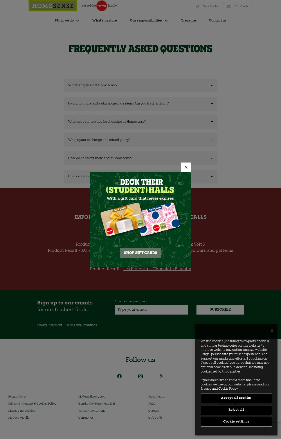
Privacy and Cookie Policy (219, 388)
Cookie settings (236, 421)
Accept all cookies (236, 398)
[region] (236, 379)
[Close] (186, 167)
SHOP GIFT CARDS (140, 253)
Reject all (236, 409)
